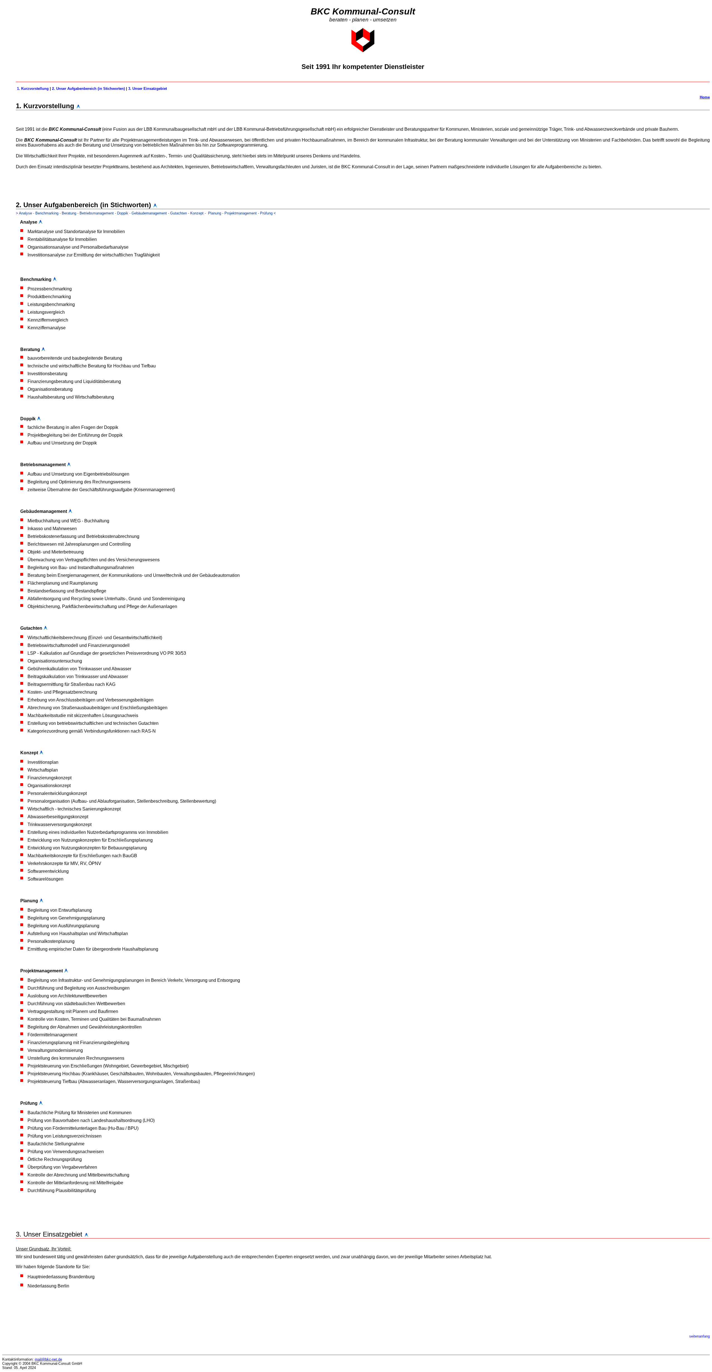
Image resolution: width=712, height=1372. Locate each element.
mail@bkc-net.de (48, 1359)
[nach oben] (40, 222)
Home (705, 97)
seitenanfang (699, 1336)
